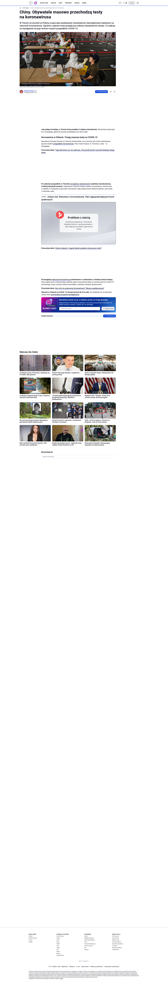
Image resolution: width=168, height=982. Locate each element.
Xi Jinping (114, 945)
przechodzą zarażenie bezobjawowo (65, 295)
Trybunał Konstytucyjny (90, 943)
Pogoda (76, 3)
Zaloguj (132, 3)
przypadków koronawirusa (63, 144)
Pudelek (30, 942)
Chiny (85, 942)
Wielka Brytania (60, 955)
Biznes (84, 3)
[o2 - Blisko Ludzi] (37, 3)
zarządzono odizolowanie (80, 184)
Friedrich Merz (115, 949)
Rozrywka (68, 3)
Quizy (60, 3)
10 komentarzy (102, 91)
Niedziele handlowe (89, 938)
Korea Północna (60, 936)
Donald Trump (115, 938)
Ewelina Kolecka (29, 91)
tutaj (62, 978)
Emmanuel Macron (116, 942)
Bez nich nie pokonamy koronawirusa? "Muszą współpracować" (79, 288)
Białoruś (58, 953)
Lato (85, 947)
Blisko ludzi (44, 3)
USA (58, 949)
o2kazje (53, 3)
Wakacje (86, 949)
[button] (125, 3)
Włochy (58, 943)
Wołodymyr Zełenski (117, 947)
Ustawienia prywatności (111, 966)
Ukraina (58, 938)
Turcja (58, 940)
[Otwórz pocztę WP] (120, 2)
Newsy (86, 936)
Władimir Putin (115, 940)
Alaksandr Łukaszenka (117, 943)
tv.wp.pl (30, 940)
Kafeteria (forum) (33, 938)
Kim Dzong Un (115, 936)
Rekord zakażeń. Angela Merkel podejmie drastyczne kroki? (78, 248)
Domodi (30, 936)
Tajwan (58, 947)
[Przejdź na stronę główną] (31, 4)
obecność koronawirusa (61, 279)
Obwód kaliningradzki (89, 940)
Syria (58, 945)
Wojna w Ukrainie (88, 945)
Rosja (58, 942)
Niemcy (58, 951)
